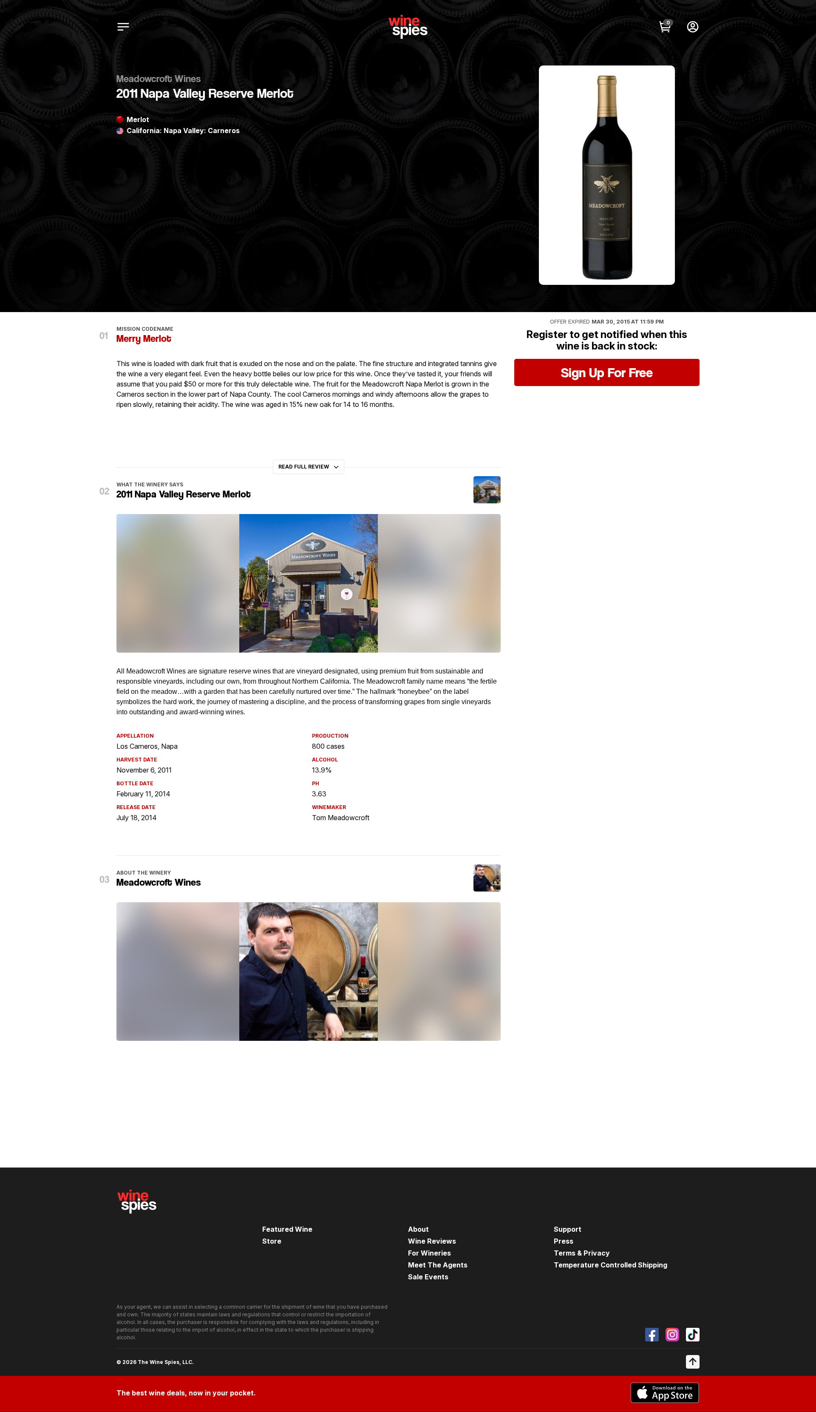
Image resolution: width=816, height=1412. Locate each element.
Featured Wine (287, 1229)
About (418, 1229)
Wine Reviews (432, 1241)
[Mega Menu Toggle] (123, 26)
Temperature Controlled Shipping (610, 1265)
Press (563, 1241)
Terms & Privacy (582, 1253)
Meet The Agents (438, 1265)
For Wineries (429, 1253)
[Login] (692, 26)
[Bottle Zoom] (661, 79)
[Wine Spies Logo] (136, 1219)
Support (567, 1229)
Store (271, 1241)
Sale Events (428, 1277)
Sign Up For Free (607, 372)
